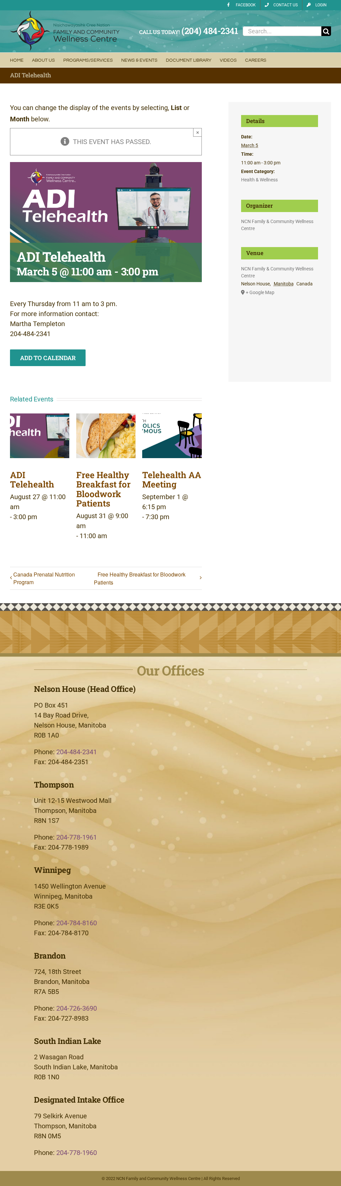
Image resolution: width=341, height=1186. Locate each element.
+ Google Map (260, 292)
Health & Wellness (259, 179)
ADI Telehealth (32, 479)
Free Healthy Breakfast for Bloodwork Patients (103, 489)
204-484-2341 (76, 752)
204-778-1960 (76, 1153)
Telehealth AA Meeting (171, 479)
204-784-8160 (76, 923)
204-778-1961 (76, 837)
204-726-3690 (76, 1008)
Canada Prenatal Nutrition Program (44, 578)
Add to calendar (48, 357)
